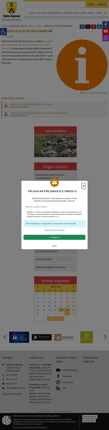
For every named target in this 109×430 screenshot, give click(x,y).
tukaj (57, 216)
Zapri (54, 245)
